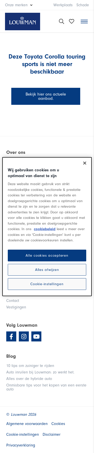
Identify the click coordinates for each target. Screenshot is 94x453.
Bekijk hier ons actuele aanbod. (46, 96)
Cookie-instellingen (46, 284)
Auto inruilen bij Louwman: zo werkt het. (40, 372)
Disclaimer (51, 434)
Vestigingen (16, 307)
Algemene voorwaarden (27, 423)
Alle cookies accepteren (47, 255)
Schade (82, 5)
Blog (11, 356)
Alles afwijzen (47, 270)
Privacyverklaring (20, 445)
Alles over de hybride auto (29, 378)
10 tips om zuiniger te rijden (30, 365)
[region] (46, 226)
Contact (12, 300)
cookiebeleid (44, 229)
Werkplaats (63, 5)
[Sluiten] (84, 162)
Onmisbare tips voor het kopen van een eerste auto (46, 387)
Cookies (58, 423)
